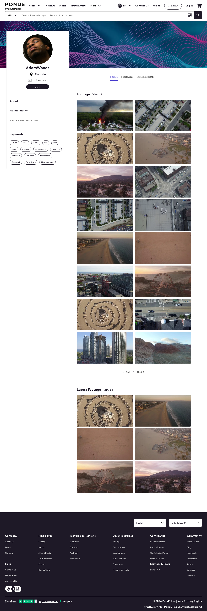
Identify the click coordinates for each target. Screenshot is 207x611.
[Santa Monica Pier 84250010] (163, 282)
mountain (15, 156)
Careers (9, 553)
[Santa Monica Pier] (105, 477)
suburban (30, 156)
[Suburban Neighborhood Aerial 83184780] (163, 116)
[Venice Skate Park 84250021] (163, 149)
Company (11, 535)
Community (194, 535)
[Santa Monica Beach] (163, 411)
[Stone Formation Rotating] (105, 411)
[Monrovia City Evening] (163, 477)
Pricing (156, 5)
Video (32, 5)
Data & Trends (157, 558)
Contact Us (142, 5)
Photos (41, 564)
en (124, 5)
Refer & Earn (193, 541)
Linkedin (191, 575)
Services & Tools (160, 563)
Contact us (10, 570)
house (14, 143)
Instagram (192, 558)
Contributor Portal (159, 553)
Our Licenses (119, 547)
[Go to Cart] (199, 5)
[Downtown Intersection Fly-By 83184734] (163, 215)
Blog (189, 547)
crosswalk (15, 162)
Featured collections (83, 535)
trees (25, 143)
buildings (56, 149)
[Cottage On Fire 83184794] (105, 116)
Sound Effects (79, 7)
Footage (42, 541)
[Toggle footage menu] (39, 5)
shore (13, 149)
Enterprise (118, 564)
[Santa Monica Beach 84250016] (105, 248)
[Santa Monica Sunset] (105, 444)
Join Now (173, 6)
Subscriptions (119, 558)
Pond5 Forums (157, 547)
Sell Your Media (157, 541)
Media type (45, 535)
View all (97, 94)
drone (35, 143)
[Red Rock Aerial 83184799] (163, 348)
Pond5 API (155, 570)
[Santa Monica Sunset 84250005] (163, 248)
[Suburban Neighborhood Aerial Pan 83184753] (105, 215)
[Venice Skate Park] (163, 444)
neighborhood (47, 162)
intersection (45, 156)
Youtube (191, 570)
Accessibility (11, 581)
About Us (9, 541)
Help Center (11, 575)
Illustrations (44, 570)
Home (114, 76)
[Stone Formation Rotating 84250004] (105, 149)
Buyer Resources (123, 535)
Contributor (157, 535)
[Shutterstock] (153, 607)
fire (45, 143)
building (25, 149)
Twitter (190, 564)
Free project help (121, 570)
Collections (145, 76)
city (55, 143)
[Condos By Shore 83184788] (105, 282)
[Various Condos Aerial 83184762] (105, 348)
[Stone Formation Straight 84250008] (105, 315)
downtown (31, 162)
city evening (40, 149)
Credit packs (119, 553)
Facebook (191, 553)
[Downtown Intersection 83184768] (163, 315)
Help (8, 563)
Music (41, 547)
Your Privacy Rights (190, 601)
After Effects (44, 553)
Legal (8, 547)
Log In (189, 5)
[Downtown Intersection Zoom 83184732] (163, 182)
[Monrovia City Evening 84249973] (105, 182)
